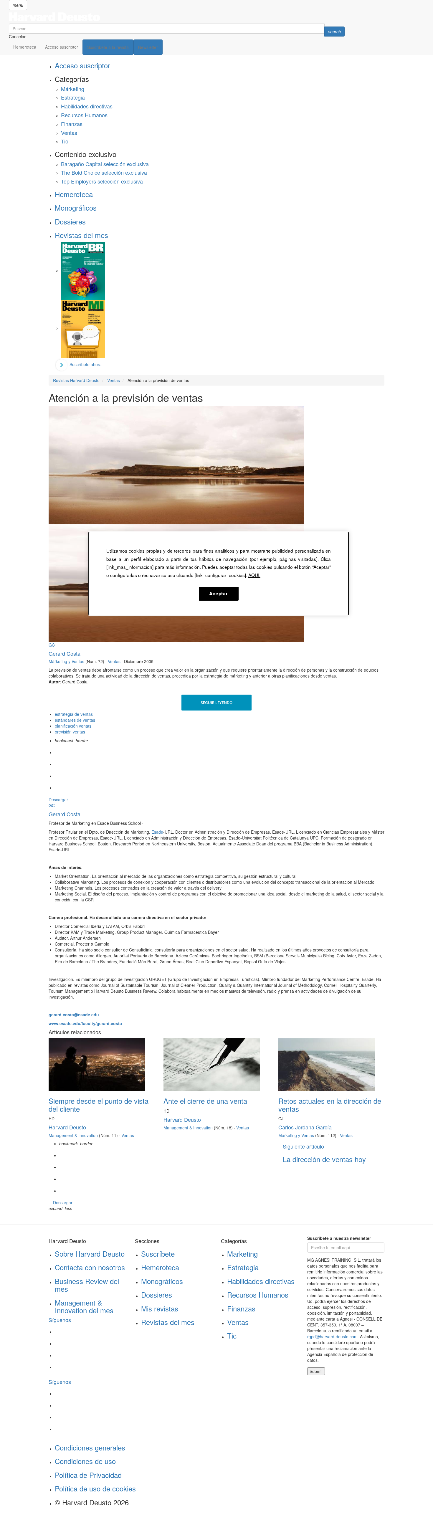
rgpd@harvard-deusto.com (332, 1336)
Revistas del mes (81, 235)
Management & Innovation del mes (84, 1306)
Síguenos (60, 1320)
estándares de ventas (75, 720)
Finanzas (71, 124)
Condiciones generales (90, 1447)
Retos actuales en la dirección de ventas (329, 1104)
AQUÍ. (254, 575)
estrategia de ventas (74, 714)
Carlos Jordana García (305, 1127)
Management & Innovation (73, 1135)
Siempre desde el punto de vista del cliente (98, 1104)
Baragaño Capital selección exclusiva (105, 164)
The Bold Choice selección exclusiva (104, 172)
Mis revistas (159, 1308)
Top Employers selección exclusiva (102, 181)
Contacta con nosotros (90, 1267)
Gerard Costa (64, 653)
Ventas (69, 132)
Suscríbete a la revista (108, 47)
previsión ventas (70, 732)
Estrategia (73, 97)
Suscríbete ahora (86, 364)
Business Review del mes (87, 1285)
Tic (64, 141)
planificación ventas (73, 726)
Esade (157, 832)
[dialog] (218, 573)
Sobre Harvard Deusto (90, 1253)
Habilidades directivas (87, 106)
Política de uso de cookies (95, 1488)
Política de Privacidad (88, 1475)
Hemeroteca (24, 47)
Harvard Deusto (67, 1127)
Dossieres (70, 221)
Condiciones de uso (85, 1461)
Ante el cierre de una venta (205, 1101)
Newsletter (148, 47)
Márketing (72, 88)
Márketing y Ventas (66, 661)
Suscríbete (158, 1253)
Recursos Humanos (84, 115)
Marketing (242, 1253)
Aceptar (218, 593)
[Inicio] (177, 16)
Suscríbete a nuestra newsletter (339, 1238)
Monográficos (76, 207)
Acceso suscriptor (61, 47)
